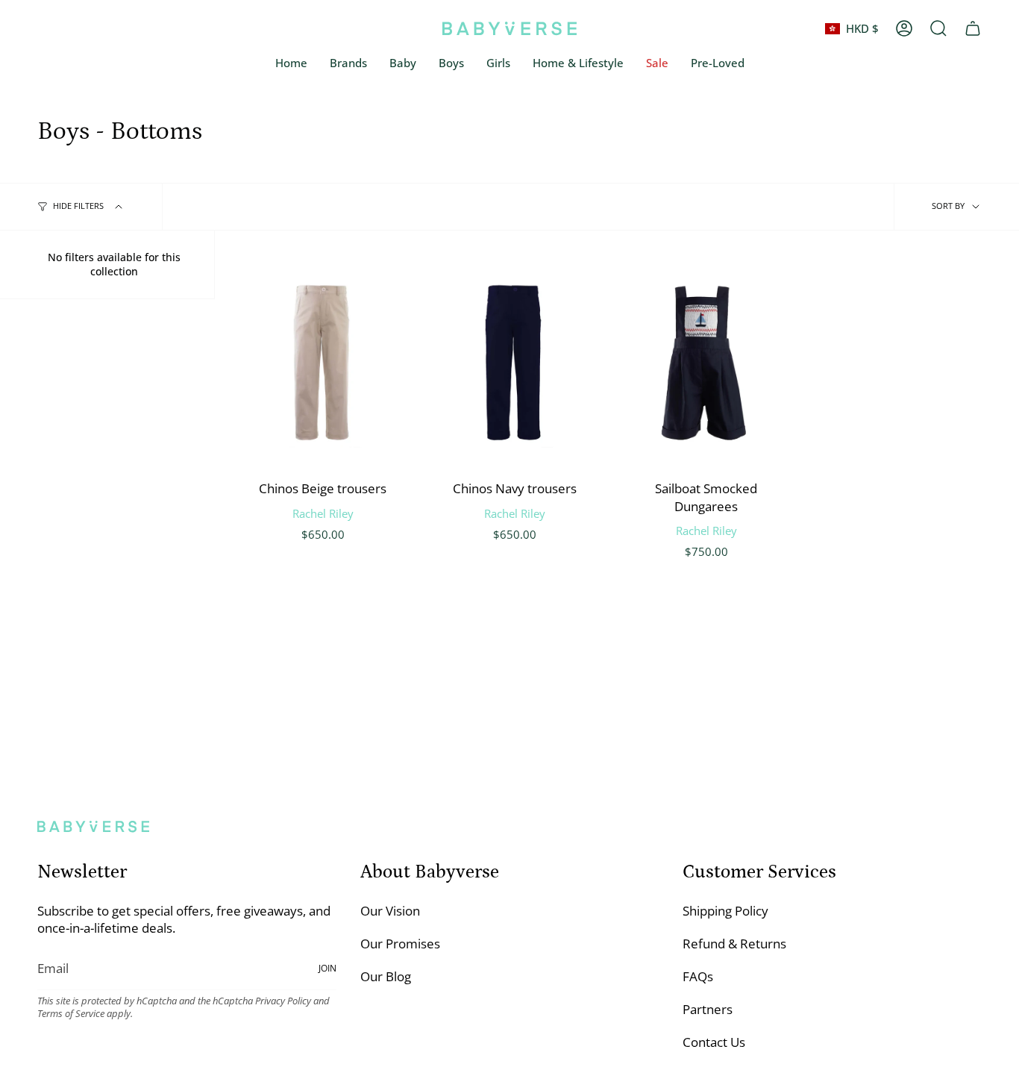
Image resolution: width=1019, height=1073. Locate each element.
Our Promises (400, 943)
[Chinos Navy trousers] (514, 363)
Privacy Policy (283, 1001)
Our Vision (390, 910)
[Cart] (973, 28)
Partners (708, 1009)
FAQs (698, 976)
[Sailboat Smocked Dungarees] (706, 363)
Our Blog (385, 976)
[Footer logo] (93, 826)
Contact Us (714, 1042)
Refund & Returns (734, 943)
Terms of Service (70, 1013)
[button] (402, 63)
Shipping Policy (725, 910)
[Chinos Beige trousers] (323, 363)
